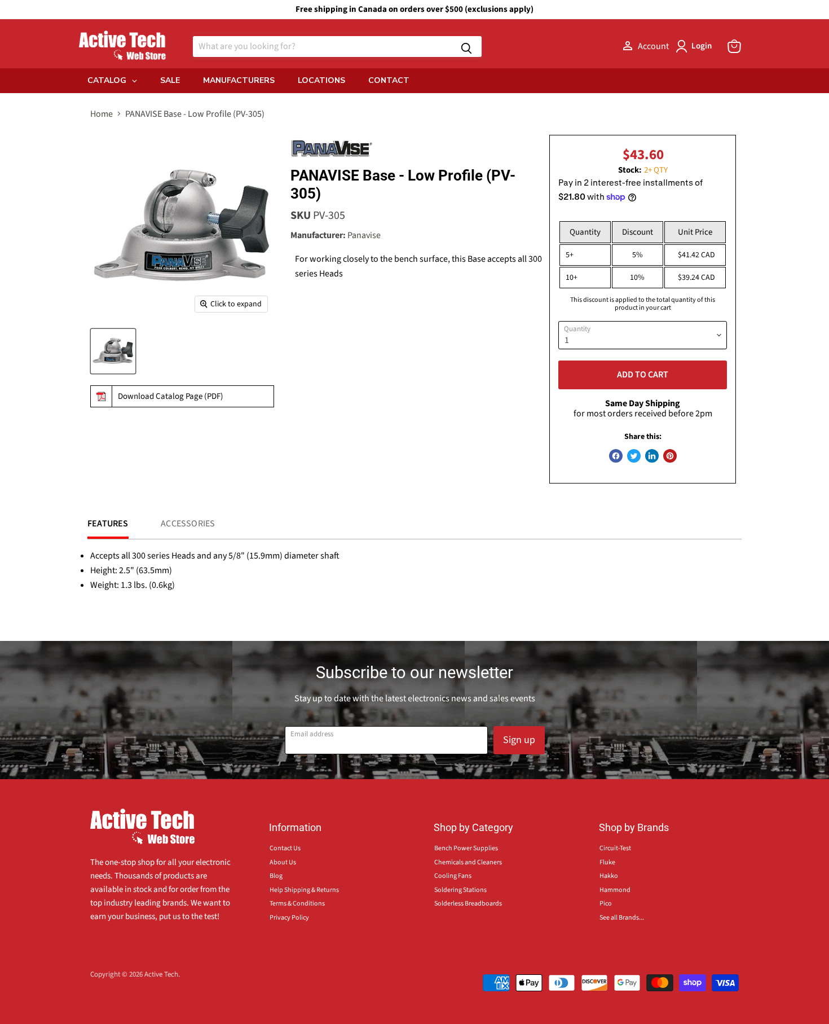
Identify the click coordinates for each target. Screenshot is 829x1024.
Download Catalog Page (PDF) (170, 396)
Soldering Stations (460, 890)
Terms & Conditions (297, 903)
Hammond (614, 890)
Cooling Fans (452, 876)
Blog (276, 876)
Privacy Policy (289, 917)
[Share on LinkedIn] (652, 456)
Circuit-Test (615, 848)
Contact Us (285, 848)
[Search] (466, 46)
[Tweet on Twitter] (634, 456)
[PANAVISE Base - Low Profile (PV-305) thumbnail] (113, 351)
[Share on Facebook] (616, 456)
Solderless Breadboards (468, 903)
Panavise (364, 235)
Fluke (607, 862)
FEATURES (108, 523)
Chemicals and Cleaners (468, 862)
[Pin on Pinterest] (670, 456)
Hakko (608, 876)
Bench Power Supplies (466, 848)
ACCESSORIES (188, 523)
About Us (283, 862)
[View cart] (734, 46)
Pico (605, 903)
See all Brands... (621, 917)
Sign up (519, 740)
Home (101, 114)
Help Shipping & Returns (304, 890)
